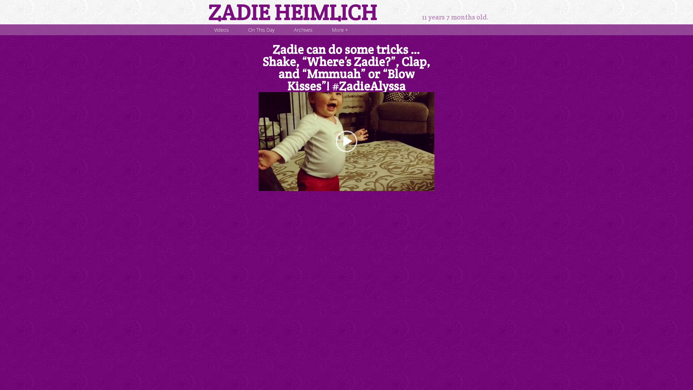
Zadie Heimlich (292, 12)
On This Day (261, 30)
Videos (221, 30)
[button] (346, 141)
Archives (303, 30)
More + (340, 30)
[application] (346, 141)
